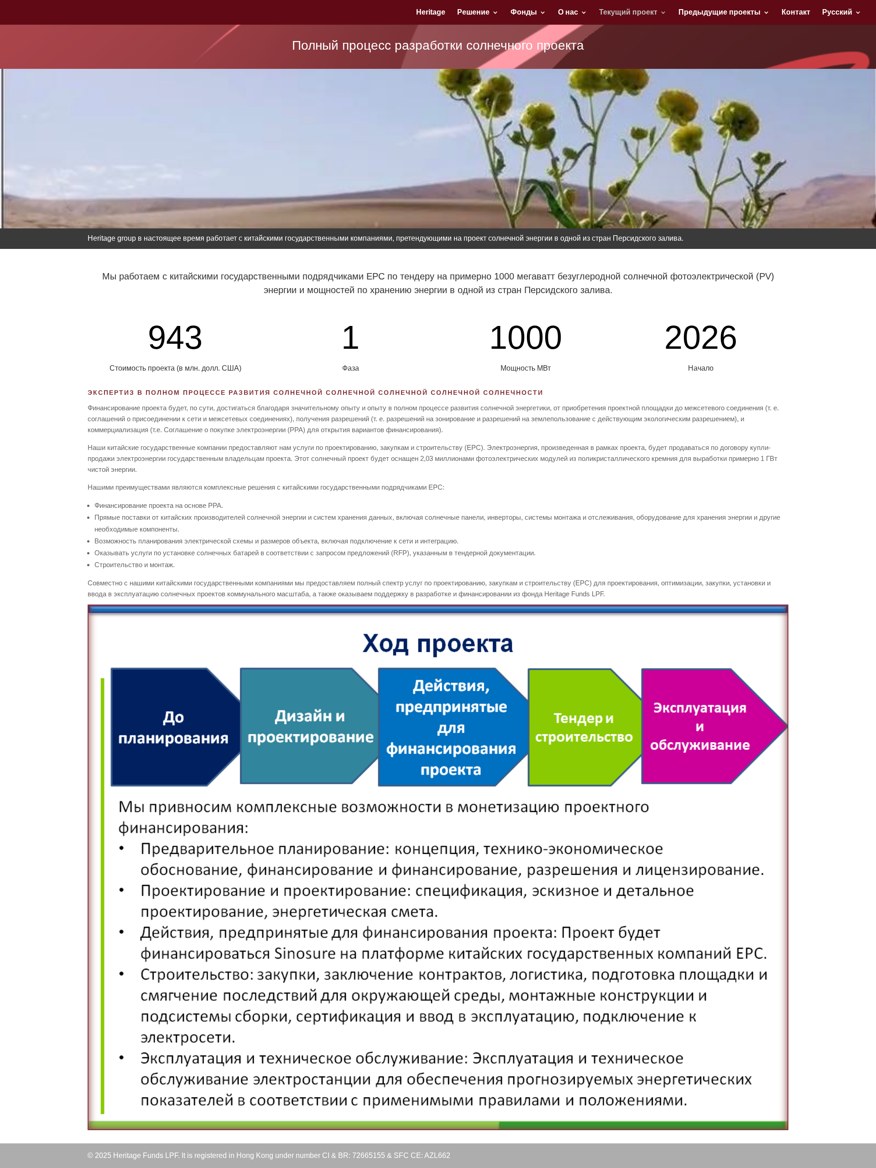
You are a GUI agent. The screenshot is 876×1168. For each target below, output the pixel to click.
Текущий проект (628, 12)
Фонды (524, 12)
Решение (473, 12)
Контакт (796, 12)
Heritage (430, 12)
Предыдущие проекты (719, 12)
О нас (568, 12)
